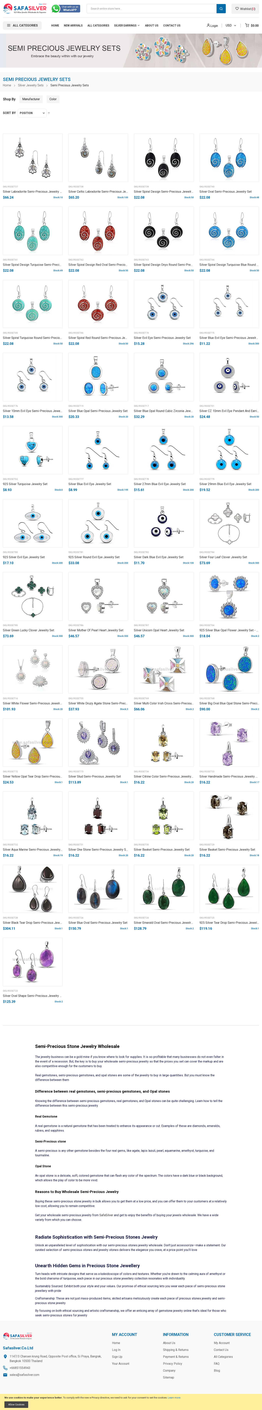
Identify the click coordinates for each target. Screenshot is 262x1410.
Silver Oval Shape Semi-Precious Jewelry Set (33, 996)
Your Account (120, 1363)
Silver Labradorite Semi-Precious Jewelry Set (33, 191)
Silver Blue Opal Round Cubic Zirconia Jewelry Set (167, 411)
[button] (56, 188)
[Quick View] (56, 198)
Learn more (174, 1397)
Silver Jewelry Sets (31, 85)
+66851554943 (20, 1368)
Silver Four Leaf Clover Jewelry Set (223, 557)
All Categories (223, 1357)
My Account (222, 1343)
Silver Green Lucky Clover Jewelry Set (28, 630)
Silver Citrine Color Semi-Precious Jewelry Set (165, 776)
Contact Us (221, 1350)
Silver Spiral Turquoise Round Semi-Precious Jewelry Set (41, 338)
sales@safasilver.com (24, 1375)
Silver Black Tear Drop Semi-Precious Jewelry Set (36, 923)
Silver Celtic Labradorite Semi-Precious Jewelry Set (103, 191)
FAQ (216, 1363)
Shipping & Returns (176, 1350)
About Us (169, 1343)
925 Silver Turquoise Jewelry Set (25, 484)
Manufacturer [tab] (31, 99)
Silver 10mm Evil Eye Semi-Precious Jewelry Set (36, 411)
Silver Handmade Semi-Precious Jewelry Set (229, 776)
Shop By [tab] (9, 99)
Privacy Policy (172, 1363)
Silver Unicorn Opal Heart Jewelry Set (159, 630)
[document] (131, 1402)
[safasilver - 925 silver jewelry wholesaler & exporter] (25, 8)
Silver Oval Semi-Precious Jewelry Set (225, 191)
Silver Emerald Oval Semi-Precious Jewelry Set (166, 923)
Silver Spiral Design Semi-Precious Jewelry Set (166, 191)
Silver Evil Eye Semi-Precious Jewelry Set (162, 338)
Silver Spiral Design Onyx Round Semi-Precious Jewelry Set (174, 265)
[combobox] (156, 8)
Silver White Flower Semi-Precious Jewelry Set (35, 703)
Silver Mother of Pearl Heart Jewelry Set (95, 630)
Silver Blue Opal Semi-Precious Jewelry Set (98, 411)
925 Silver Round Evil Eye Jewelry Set (93, 557)
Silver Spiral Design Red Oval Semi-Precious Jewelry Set (107, 265)
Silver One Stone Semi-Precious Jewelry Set (98, 849)
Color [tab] (53, 99)
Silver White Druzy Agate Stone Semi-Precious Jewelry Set (108, 703)
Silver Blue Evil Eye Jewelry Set (89, 484)
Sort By (9, 113)
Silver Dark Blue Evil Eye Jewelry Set (158, 557)
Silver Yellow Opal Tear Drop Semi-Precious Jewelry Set (41, 776)
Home (7, 85)
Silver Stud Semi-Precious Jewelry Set (94, 776)
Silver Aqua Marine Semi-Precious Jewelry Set (34, 849)
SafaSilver (106, 1215)
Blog (217, 1370)
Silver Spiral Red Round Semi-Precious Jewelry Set (103, 338)
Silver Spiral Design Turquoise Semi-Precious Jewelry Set (42, 265)
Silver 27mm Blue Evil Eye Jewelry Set (160, 484)
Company (169, 1370)
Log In (116, 1350)
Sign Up (117, 1357)
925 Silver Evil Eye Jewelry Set (24, 557)
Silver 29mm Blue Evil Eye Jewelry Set (225, 484)
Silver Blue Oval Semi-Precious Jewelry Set (97, 923)
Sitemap (168, 1377)
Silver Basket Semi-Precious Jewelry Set (161, 849)
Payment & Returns (176, 1357)
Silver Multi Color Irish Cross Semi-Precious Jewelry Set (172, 703)
